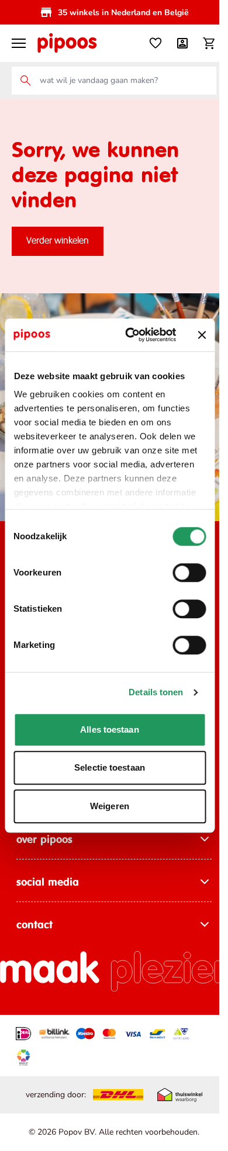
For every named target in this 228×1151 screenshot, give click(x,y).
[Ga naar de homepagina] (66, 43)
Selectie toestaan (109, 767)
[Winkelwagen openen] (209, 43)
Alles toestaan (109, 729)
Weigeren (109, 806)
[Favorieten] (155, 43)
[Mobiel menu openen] (19, 43)
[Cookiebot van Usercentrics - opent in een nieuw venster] (130, 334)
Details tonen (156, 692)
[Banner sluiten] (202, 335)
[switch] (189, 572)
